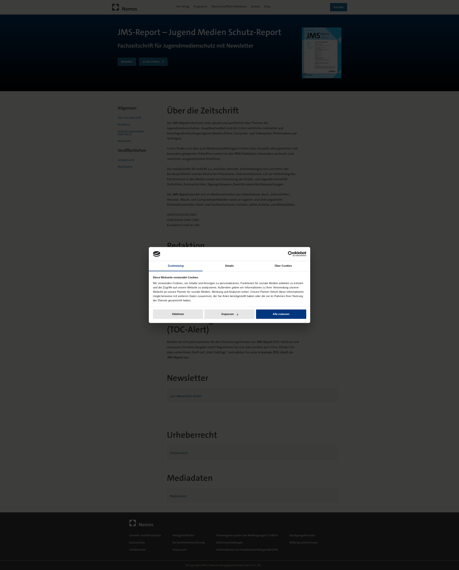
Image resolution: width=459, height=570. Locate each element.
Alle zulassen (281, 314)
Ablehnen (178, 314)
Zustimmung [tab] (176, 265)
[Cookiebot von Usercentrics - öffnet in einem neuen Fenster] (290, 254)
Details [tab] (229, 265)
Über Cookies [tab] (283, 265)
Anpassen (227, 314)
